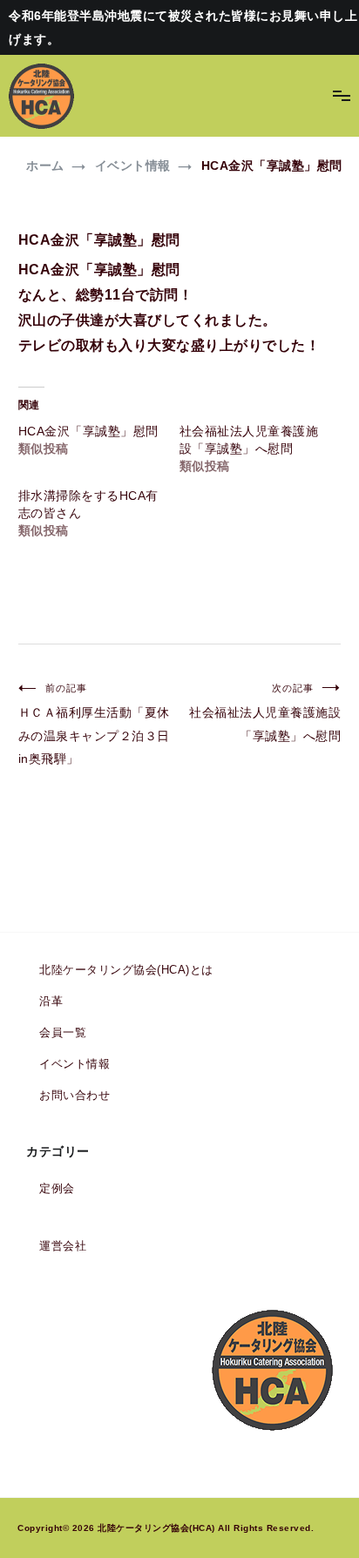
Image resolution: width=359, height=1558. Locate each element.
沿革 (51, 1001)
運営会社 (62, 1245)
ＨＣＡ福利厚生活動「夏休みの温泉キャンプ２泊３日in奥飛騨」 (94, 724)
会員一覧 (62, 1032)
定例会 (57, 1188)
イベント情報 (74, 1063)
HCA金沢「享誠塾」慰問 (88, 431)
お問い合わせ (74, 1095)
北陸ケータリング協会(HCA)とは (126, 969)
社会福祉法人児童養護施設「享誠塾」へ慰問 (265, 713)
